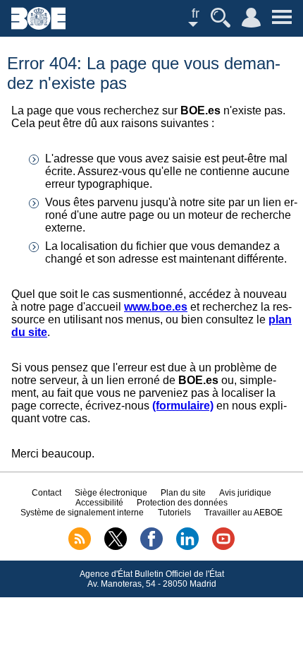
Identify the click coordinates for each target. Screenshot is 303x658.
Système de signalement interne (82, 513)
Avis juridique (245, 493)
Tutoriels (174, 513)
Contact (46, 493)
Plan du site (183, 493)
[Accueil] (38, 26)
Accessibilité (99, 503)
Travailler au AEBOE (243, 513)
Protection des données (182, 503)
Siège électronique (111, 493)
